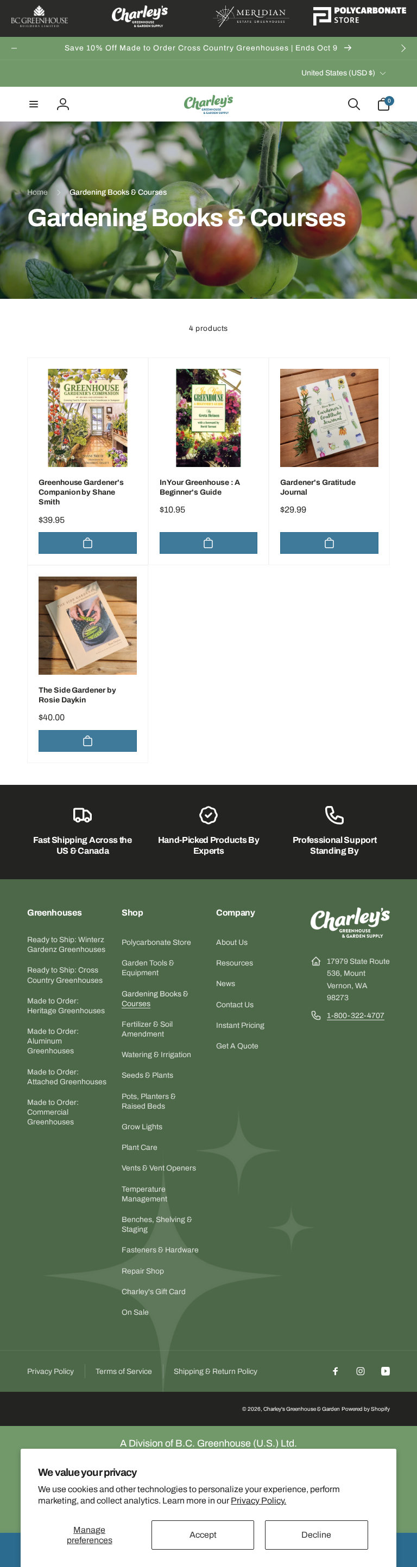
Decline (316, 1534)
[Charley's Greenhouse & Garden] (350, 934)
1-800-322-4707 (355, 1016)
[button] (34, 104)
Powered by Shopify (366, 1409)
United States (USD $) (338, 73)
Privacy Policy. (258, 1500)
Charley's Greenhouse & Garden (301, 1409)
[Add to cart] (88, 543)
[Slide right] (402, 48)
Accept (203, 1534)
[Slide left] (14, 48)
